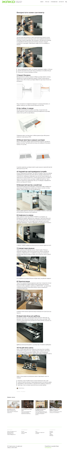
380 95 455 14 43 (10, 433)
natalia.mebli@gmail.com (11, 434)
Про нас (22, 431)
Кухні (36, 431)
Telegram (51, 434)
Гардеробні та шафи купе (39, 432)
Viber (50, 433)
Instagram (51, 432)
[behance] (66, 2)
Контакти (23, 433)
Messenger (51, 435)
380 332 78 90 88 (10, 432)
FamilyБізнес (48, 447)
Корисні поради (24, 432)
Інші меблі (37, 433)
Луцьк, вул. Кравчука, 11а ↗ (12, 431)
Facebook (51, 431)
